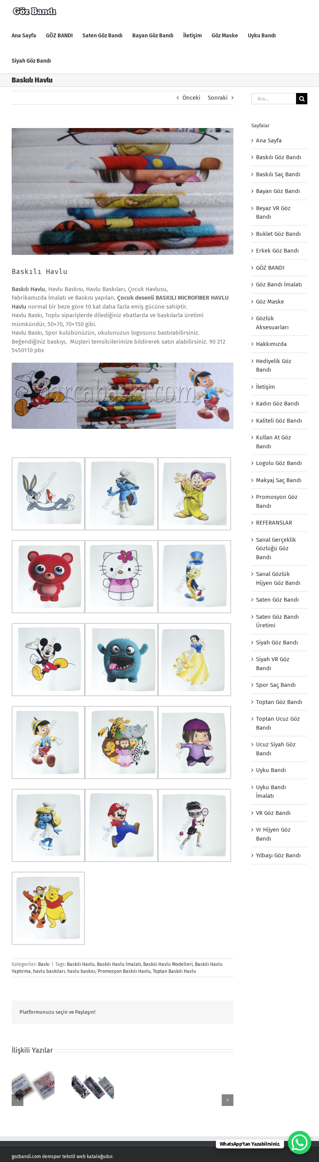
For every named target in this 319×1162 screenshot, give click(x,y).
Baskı (43, 964)
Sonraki (218, 97)
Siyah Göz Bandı (277, 642)
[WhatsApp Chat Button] (299, 1142)
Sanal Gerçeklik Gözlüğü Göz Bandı (276, 548)
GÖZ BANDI (270, 267)
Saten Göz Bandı (277, 599)
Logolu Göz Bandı (279, 463)
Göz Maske (270, 301)
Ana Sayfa (269, 140)
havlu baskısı (81, 971)
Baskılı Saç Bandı (278, 174)
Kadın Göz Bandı (277, 403)
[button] (17, 1100)
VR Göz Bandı (273, 812)
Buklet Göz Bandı (278, 233)
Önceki (191, 97)
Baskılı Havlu (28, 289)
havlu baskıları (49, 971)
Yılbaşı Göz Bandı (278, 855)
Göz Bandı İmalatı (279, 284)
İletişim (265, 386)
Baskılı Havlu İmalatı (119, 964)
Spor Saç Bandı (276, 684)
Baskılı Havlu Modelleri (168, 964)
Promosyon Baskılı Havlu (124, 971)
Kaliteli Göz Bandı (279, 420)
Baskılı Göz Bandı (278, 157)
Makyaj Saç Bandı (278, 480)
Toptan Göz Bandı (279, 702)
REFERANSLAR (274, 522)
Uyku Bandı (271, 770)
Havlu (19, 306)
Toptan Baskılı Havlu (174, 971)
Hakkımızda (271, 344)
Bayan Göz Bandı (278, 191)
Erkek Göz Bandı (277, 250)
